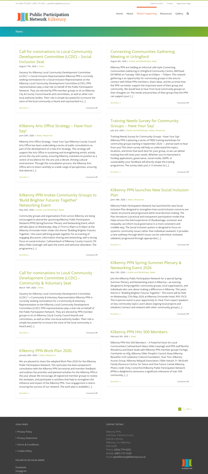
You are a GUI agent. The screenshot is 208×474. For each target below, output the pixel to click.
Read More (23, 108)
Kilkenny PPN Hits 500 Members (139, 331)
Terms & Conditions (28, 444)
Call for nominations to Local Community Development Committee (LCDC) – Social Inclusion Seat (55, 56)
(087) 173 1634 (123, 453)
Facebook (21, 467)
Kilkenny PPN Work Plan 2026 (45, 350)
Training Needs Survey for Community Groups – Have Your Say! (145, 123)
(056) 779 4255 (122, 449)
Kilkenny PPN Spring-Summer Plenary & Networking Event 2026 (146, 265)
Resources (160, 130)
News (41, 66)
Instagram (21, 471)
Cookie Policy (24, 450)
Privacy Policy (24, 431)
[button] (188, 13)
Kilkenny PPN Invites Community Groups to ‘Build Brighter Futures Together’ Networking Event (58, 200)
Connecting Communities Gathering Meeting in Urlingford (143, 54)
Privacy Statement (27, 438)
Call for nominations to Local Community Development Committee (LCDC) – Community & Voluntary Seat (55, 278)
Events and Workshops (140, 61)
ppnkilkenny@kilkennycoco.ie (129, 456)
